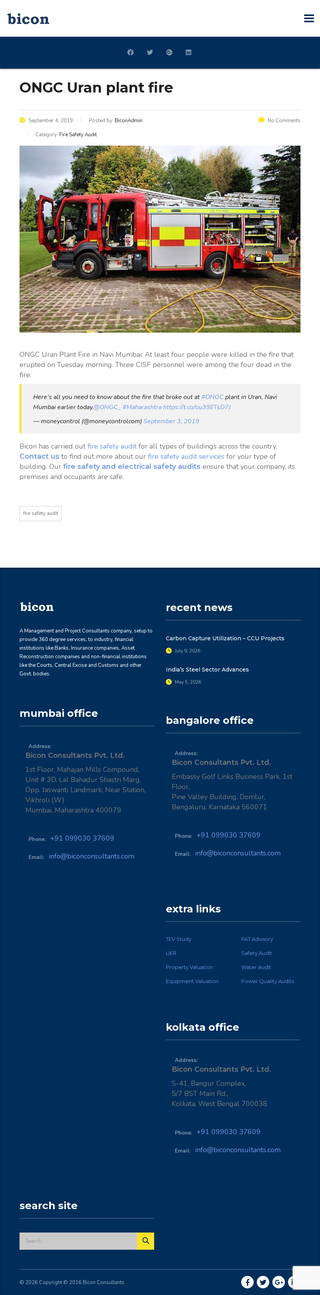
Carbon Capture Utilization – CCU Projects (225, 638)
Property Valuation (189, 967)
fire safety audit (112, 446)
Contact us (39, 456)
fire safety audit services (186, 456)
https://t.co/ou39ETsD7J (197, 407)
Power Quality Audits (267, 981)
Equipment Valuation (192, 981)
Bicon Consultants (103, 1282)
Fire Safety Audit (40, 513)
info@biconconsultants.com (91, 856)
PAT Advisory (257, 939)
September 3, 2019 (171, 421)
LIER (171, 953)
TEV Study (178, 939)
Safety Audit (256, 953)
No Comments (284, 120)
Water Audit (256, 967)
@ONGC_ (107, 407)
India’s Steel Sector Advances (207, 669)
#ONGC (212, 397)
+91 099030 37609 (82, 838)
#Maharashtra (142, 407)
